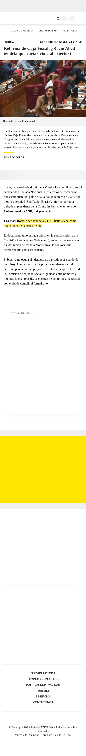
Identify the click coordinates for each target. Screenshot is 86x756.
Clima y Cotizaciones (51, 18)
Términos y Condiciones (43, 679)
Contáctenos (43, 702)
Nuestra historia (43, 673)
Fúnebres (43, 691)
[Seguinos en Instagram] (49, 740)
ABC (10, 18)
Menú (80, 18)
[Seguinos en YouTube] (45, 740)
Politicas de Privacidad (43, 685)
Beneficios (43, 696)
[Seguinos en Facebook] (37, 740)
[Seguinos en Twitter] (41, 740)
